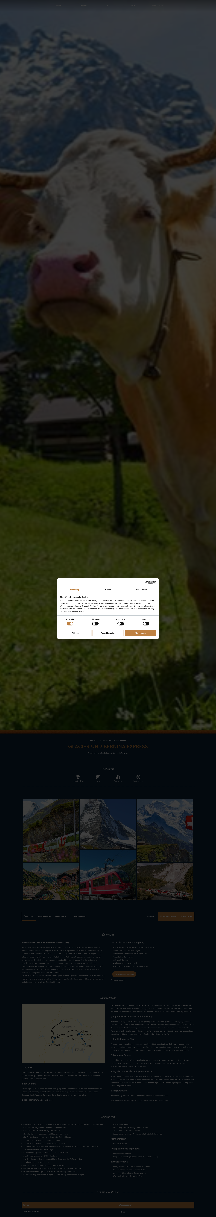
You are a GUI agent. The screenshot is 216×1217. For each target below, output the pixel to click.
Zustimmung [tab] (74, 590)
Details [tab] (108, 590)
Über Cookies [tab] (141, 590)
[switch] (95, 623)
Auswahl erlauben (108, 633)
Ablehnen (75, 633)
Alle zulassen (140, 633)
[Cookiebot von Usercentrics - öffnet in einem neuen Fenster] (146, 582)
